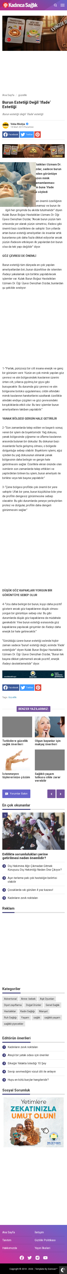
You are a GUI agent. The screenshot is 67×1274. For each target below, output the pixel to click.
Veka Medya (18, 124)
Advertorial (10, 998)
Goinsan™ (53, 1269)
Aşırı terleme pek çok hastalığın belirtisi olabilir (32, 879)
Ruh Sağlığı (10, 1017)
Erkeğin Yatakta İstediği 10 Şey (27, 1063)
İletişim (39, 1232)
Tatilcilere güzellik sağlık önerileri (15, 742)
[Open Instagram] (37, 1258)
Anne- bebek (28, 998)
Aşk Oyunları (47, 998)
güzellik (12, 697)
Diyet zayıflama (13, 1005)
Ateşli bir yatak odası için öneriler (28, 1055)
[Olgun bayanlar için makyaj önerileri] (50, 727)
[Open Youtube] (45, 1258)
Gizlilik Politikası (45, 1240)
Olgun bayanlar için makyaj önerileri (48, 742)
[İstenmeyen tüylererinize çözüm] (17, 760)
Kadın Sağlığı (27, 1011)
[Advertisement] (33, 71)
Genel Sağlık (52, 1005)
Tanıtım (6, 1240)
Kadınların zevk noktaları (23, 898)
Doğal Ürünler (33, 1005)
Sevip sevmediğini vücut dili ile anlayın (32, 1071)
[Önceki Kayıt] (51, 793)
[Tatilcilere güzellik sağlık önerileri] (17, 727)
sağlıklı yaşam (52, 1017)
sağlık (37, 1017)
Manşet (43, 1011)
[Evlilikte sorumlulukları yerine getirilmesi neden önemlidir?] (33, 831)
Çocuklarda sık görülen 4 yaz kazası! (30, 890)
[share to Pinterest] (37, 134)
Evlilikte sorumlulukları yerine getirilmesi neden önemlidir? (25, 856)
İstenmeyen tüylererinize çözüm (16, 775)
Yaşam (25, 1017)
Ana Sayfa (8, 1232)
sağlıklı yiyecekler (13, 1023)
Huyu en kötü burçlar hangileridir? (28, 1079)
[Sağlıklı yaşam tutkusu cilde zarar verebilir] (50, 760)
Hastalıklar (10, 1011)
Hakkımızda (9, 1248)
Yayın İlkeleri (42, 1248)
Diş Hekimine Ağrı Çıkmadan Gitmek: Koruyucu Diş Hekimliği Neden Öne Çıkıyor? (35, 867)
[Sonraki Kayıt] (60, 793)
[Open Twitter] (30, 1258)
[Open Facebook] (22, 1258)
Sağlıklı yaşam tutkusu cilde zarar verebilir (48, 777)
